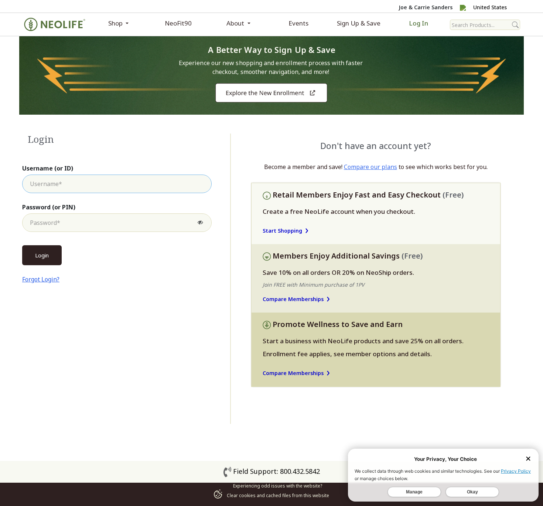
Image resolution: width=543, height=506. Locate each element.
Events (298, 23)
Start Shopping (282, 230)
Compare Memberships (293, 299)
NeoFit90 (178, 23)
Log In (418, 23)
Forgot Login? (40, 279)
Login (42, 255)
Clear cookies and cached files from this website (277, 495)
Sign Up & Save (358, 23)
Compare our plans (370, 167)
